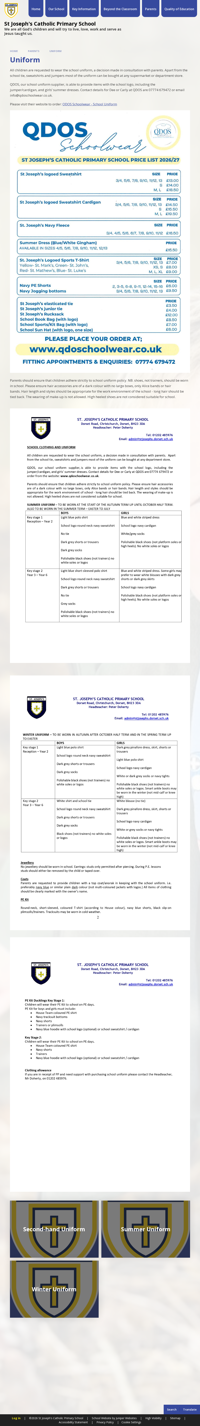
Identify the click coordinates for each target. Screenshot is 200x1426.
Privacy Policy (105, 1422)
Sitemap (175, 1418)
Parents (33, 51)
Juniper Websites (126, 1418)
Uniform (55, 51)
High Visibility (153, 1418)
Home (14, 51)
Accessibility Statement (73, 1422)
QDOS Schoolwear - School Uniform (89, 104)
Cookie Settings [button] (131, 1422)
